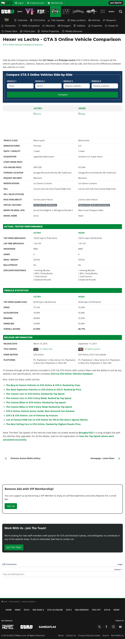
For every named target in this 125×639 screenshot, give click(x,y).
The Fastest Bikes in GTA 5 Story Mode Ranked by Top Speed (39, 406)
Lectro (38, 108)
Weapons (111, 20)
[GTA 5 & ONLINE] (55, 11)
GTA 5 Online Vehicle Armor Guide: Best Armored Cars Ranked (40, 411)
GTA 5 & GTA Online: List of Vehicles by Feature (32, 415)
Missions (50, 25)
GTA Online (39, 20)
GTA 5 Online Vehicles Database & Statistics (23, 44)
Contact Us (71, 635)
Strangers (66, 25)
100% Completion (31, 25)
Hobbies (81, 25)
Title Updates (58, 20)
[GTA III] (102, 11)
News (19, 11)
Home (9, 609)
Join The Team (14, 547)
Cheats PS (113, 25)
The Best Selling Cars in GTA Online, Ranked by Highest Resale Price (43, 424)
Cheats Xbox (11, 31)
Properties (96, 25)
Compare (63, 94)
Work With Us (117, 635)
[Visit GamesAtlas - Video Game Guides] (47, 627)
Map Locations (78, 20)
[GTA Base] (8, 11)
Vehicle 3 (68, 81)
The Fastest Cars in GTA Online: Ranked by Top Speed (35, 393)
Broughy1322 (86, 432)
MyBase (4, 3)
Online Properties (50, 31)
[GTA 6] (30, 11)
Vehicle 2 (40, 81)
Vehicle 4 (96, 81)
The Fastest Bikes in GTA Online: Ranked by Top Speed (36, 402)
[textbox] (62, 575)
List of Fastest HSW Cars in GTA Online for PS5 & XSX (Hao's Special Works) (47, 419)
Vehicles (96, 20)
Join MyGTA (115, 2)
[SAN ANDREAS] (78, 11)
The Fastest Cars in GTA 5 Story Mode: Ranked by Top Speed (38, 398)
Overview (22, 20)
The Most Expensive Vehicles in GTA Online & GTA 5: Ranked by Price (43, 389)
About (61, 635)
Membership (57, 3)
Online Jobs (29, 31)
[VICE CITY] (91, 11)
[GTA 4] (66, 11)
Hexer (82, 108)
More (111, 11)
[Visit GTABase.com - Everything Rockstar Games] (26, 627)
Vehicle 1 (11, 81)
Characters (10, 25)
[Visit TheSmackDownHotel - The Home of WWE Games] (8, 627)
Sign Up (11, 506)
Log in (21, 3)
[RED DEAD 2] (43, 11)
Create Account (37, 3)
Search (106, 635)
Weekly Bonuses (73, 31)
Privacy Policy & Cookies (89, 635)
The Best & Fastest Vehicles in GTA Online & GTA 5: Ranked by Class (43, 385)
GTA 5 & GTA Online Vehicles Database (72, 373)
